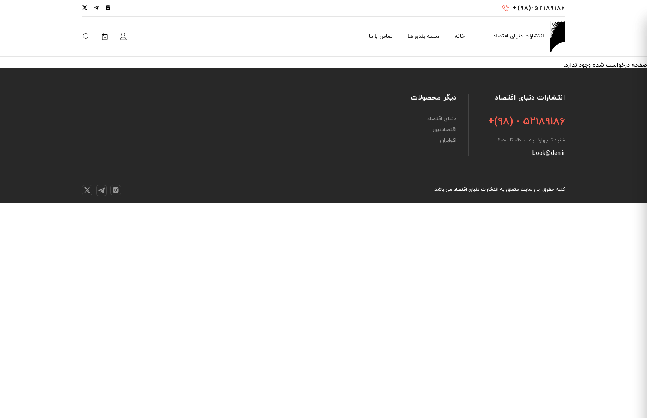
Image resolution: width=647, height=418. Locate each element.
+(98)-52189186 (539, 8)
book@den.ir (548, 153)
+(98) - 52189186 (526, 121)
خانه (460, 36)
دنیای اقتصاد (441, 119)
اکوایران (448, 140)
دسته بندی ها (424, 36)
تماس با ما (381, 36)
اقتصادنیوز (444, 129)
